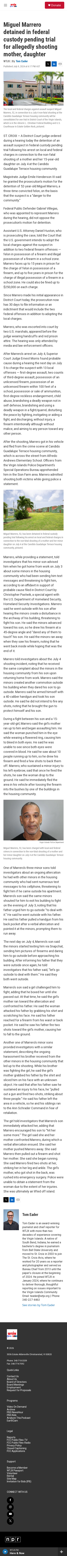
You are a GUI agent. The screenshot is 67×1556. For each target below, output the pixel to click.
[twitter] (10, 1521)
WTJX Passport (15, 1470)
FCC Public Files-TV (17, 1440)
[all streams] (62, 1551)
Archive (11, 1409)
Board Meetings (15, 1384)
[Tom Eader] (11, 1219)
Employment (14, 1387)
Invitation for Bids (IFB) (19, 1481)
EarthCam (12, 1420)
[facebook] (10, 1500)
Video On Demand (16, 1407)
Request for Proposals (19, 1390)
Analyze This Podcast (18, 1418)
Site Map (11, 1478)
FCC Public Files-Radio (19, 1442)
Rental (10, 1476)
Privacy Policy (14, 1445)
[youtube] (10, 1514)
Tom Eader (22, 61)
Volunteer (12, 1473)
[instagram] (10, 1507)
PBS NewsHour (15, 1412)
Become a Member (17, 1468)
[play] (5, 1551)
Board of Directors (17, 1382)
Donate (56, 5)
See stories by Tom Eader (38, 1305)
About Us (12, 1379)
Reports (11, 1437)
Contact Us (13, 1376)
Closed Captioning (16, 1448)
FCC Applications (16, 1451)
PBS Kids (11, 1415)
